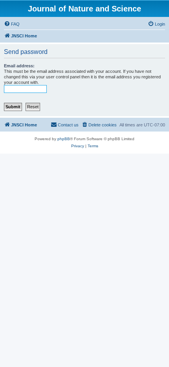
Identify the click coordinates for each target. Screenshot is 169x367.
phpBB (63, 139)
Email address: (19, 65)
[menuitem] (12, 24)
